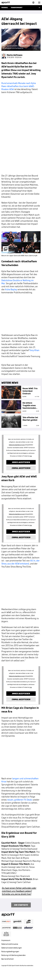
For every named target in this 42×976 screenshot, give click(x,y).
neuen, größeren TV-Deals (19, 799)
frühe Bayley (11, 289)
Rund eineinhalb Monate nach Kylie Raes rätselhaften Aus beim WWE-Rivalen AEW (18, 86)
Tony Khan (34, 350)
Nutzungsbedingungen (10, 951)
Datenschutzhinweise (9, 944)
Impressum (5, 940)
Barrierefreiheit (7, 959)
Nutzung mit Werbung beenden (13, 955)
